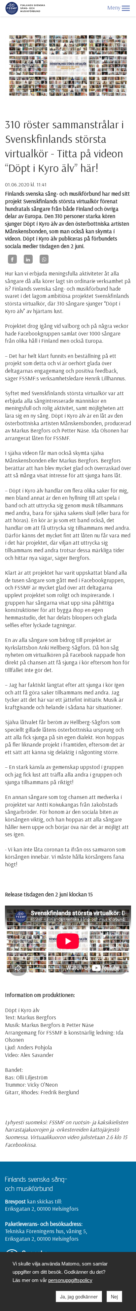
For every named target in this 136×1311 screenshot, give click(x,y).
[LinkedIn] (28, 259)
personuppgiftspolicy (70, 1280)
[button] (125, 8)
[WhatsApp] (44, 259)
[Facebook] (12, 259)
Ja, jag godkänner (79, 1296)
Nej (114, 1296)
